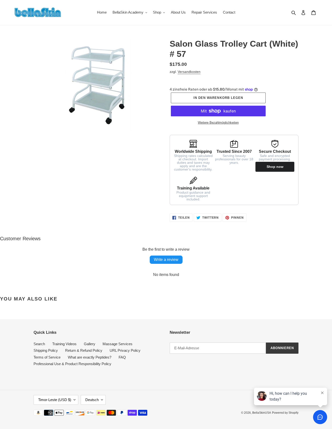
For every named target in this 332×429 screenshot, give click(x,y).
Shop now (275, 167)
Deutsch (92, 400)
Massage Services (117, 344)
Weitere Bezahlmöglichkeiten (218, 122)
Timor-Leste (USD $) (54, 400)
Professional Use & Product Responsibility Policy (72, 364)
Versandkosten (189, 72)
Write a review (166, 259)
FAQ (122, 357)
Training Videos (64, 344)
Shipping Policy (46, 350)
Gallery (89, 344)
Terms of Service (47, 357)
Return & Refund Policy (83, 350)
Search (39, 344)
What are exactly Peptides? (89, 357)
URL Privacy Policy (125, 350)
